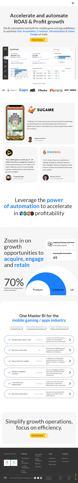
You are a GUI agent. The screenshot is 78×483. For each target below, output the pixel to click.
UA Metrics (52, 458)
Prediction (38, 466)
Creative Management (25, 466)
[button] (61, 3)
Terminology (52, 461)
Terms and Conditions (49, 478)
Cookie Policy (60, 478)
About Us (65, 458)
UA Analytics (25, 458)
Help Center (52, 464)
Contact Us (65, 461)
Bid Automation (25, 462)
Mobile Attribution (38, 459)
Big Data (37, 463)
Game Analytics (24, 471)
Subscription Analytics (39, 455)
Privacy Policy (69, 478)
